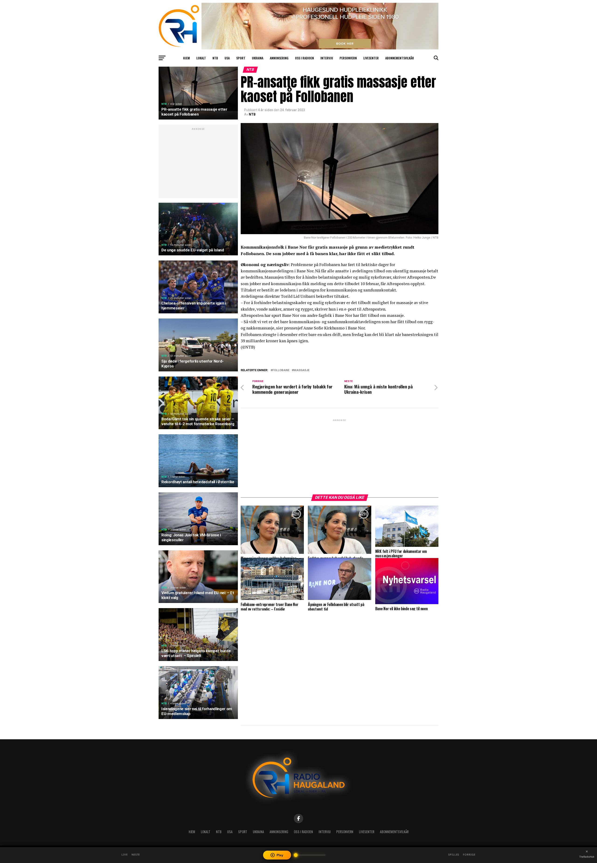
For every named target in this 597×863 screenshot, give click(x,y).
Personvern (348, 57)
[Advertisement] (198, 163)
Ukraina (257, 57)
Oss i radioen (304, 57)
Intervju (326, 57)
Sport (240, 57)
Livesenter (371, 57)
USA (227, 57)
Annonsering (279, 57)
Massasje (301, 370)
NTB (215, 57)
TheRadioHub (586, 856)
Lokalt (201, 57)
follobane (280, 370)
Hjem (186, 57)
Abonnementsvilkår (399, 57)
